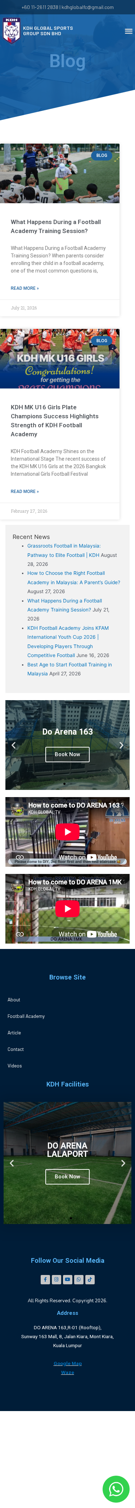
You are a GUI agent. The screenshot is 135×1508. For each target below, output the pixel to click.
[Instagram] (56, 1279)
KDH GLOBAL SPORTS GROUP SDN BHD (48, 30)
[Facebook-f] (45, 1279)
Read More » (25, 288)
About (14, 999)
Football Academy (26, 1016)
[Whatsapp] (79, 1279)
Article (14, 1032)
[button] (64, 784)
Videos (15, 1065)
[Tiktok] (90, 1279)
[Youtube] (67, 1279)
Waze (67, 1372)
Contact (16, 1049)
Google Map (68, 1363)
